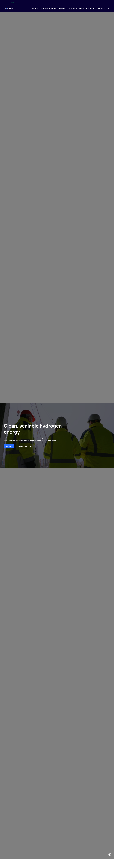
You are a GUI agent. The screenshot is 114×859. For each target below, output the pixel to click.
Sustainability (72, 8)
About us (35, 8)
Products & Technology (48, 8)
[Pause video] (110, 854)
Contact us (101, 8)
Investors (62, 8)
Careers (81, 8)
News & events (90, 8)
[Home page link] (10, 8)
